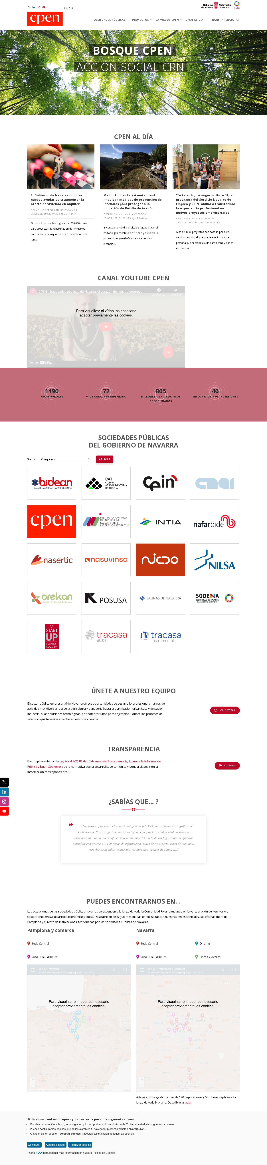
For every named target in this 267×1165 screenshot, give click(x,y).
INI (106, 518)
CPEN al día (195, 19)
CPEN (51, 518)
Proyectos (141, 19)
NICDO (160, 556)
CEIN (160, 479)
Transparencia (222, 19)
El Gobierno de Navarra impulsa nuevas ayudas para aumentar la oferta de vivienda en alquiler (57, 199)
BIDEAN (51, 479)
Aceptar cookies (55, 1144)
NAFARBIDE (214, 518)
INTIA (160, 518)
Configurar (34, 1144)
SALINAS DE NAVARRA (160, 595)
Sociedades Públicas (110, 19)
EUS (71, 8)
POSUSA (106, 594)
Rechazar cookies (80, 1144)
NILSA (215, 556)
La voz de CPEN (168, 19)
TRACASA (106, 630)
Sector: (31, 459)
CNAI (215, 479)
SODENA (215, 594)
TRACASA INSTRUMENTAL (161, 631)
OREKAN (52, 594)
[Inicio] (45, 19)
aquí (188, 1102)
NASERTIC (52, 554)
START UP (52, 633)
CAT (106, 479)
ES (65, 8)
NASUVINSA (106, 556)
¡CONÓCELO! (133, 96)
